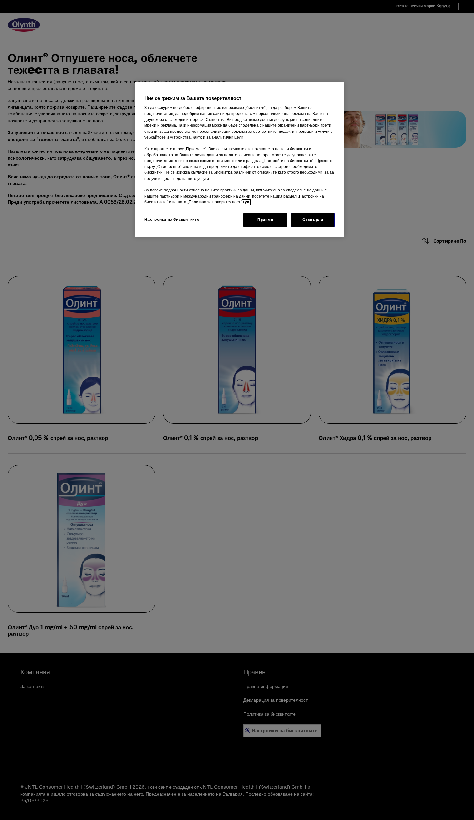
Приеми (265, 220)
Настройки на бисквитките (172, 219)
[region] (239, 159)
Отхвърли (312, 220)
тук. (246, 202)
